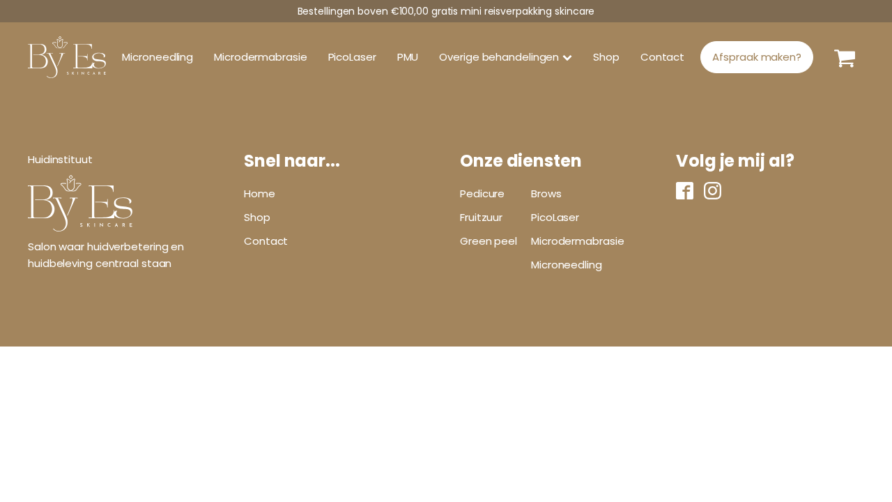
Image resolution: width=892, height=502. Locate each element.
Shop (606, 57)
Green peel (488, 241)
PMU (408, 57)
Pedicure (482, 193)
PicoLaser (352, 57)
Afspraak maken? (756, 57)
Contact (662, 57)
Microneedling (157, 57)
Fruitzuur (481, 217)
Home (259, 193)
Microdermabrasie (260, 57)
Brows (546, 193)
